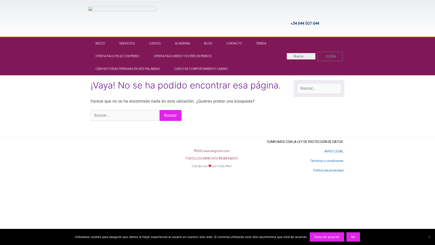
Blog (208, 43)
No (353, 237)
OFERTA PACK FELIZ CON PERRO (117, 56)
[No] (429, 237)
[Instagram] (253, 15)
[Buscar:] (125, 115)
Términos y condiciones (326, 161)
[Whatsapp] (268, 15)
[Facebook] (117, 157)
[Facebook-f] (238, 15)
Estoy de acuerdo (326, 237)
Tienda (261, 43)
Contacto (234, 43)
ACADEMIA (182, 43)
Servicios (127, 43)
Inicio (100, 43)
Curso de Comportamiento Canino (201, 69)
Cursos (155, 43)
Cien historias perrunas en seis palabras (127, 69)
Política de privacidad (328, 170)
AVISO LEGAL (333, 151)
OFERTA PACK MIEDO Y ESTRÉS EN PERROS (183, 56)
